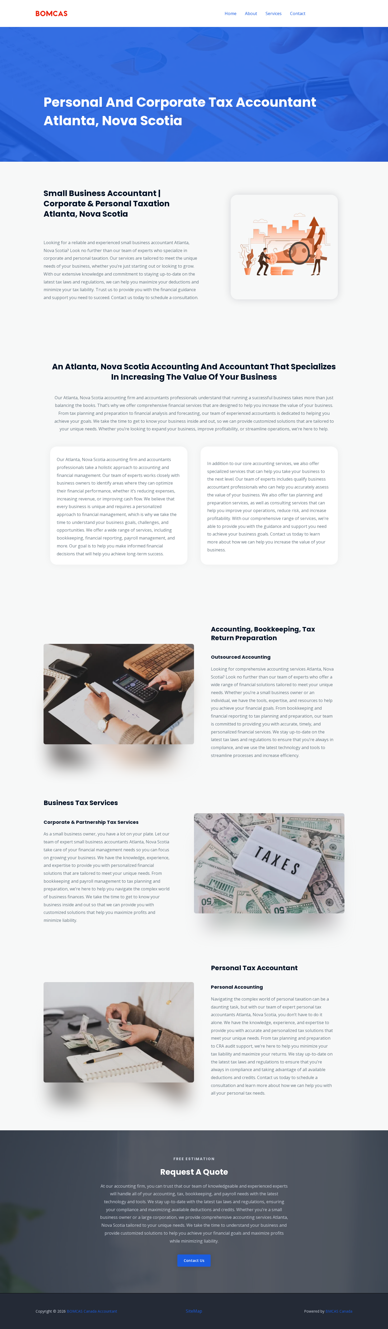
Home (230, 13)
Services (274, 13)
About (251, 13)
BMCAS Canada (338, 1311)
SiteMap (194, 1311)
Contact (297, 13)
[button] (333, 14)
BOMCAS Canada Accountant (92, 1311)
